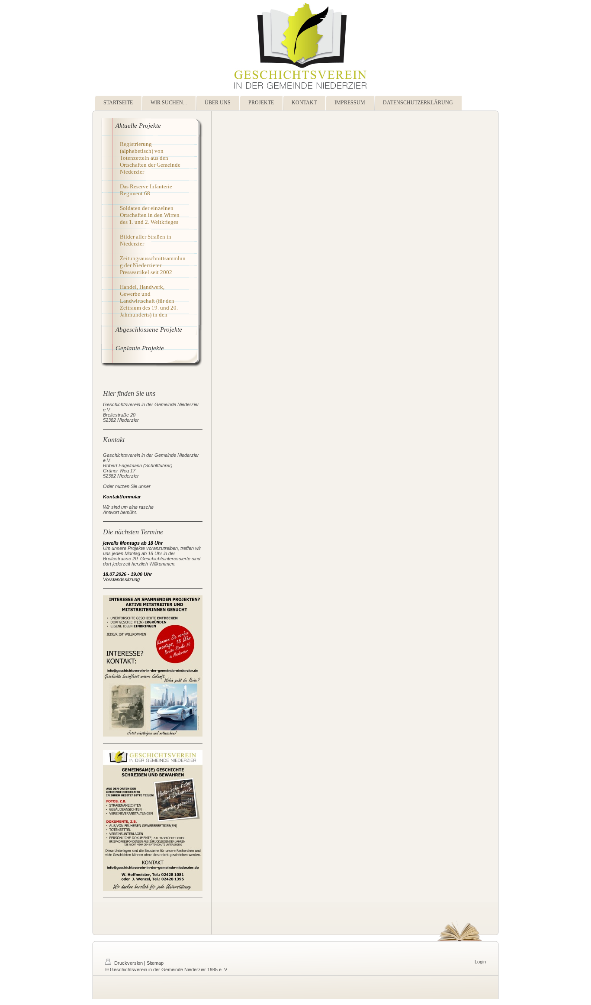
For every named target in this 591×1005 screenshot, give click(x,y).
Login (480, 961)
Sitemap (155, 963)
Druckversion (128, 963)
